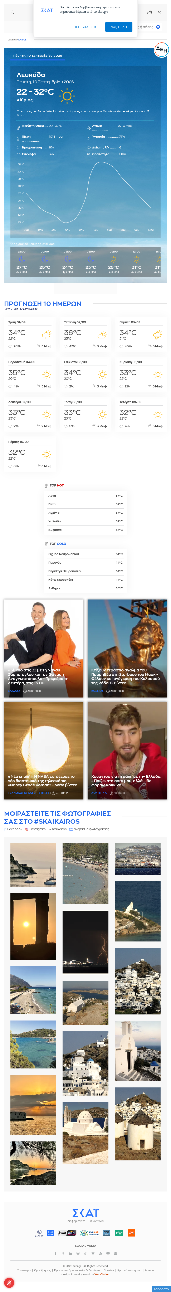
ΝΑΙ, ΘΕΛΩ (119, 27)
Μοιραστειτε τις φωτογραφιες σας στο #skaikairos (57, 818)
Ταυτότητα (24, 1270)
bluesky (93, 1253)
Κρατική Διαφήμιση (129, 1270)
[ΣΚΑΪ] (85, 1213)
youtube (108, 1253)
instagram (78, 1253)
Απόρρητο (161, 1289)
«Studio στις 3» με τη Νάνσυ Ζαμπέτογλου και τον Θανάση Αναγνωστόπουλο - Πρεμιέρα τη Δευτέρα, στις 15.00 (38, 676)
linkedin (70, 1253)
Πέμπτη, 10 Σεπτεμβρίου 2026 (37, 55)
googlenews (115, 1253)
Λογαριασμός (159, 12)
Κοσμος (97, 691)
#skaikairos (58, 829)
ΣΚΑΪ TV (39, 1233)
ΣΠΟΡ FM (67, 1233)
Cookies (109, 1270)
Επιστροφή (160, 1277)
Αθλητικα (99, 793)
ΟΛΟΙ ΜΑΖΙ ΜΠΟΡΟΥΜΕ (88, 1235)
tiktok (85, 1253)
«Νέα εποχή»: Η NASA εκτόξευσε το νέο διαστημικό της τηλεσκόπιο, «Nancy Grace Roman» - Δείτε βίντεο (42, 781)
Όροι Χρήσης (42, 1270)
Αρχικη (12, 40)
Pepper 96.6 (106, 1233)
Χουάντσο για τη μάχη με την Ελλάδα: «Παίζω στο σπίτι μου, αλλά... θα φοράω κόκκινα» (126, 781)
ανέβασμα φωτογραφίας (91, 829)
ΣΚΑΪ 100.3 (50, 1233)
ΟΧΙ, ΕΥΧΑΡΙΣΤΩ (85, 27)
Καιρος (150, 12)
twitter (63, 1253)
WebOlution (101, 1274)
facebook (55, 1253)
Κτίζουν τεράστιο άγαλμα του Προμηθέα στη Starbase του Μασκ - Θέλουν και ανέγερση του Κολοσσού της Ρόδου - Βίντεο (125, 676)
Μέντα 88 (119, 1233)
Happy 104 (132, 1233)
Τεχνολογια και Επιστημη (28, 793)
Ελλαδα (14, 691)
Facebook (15, 829)
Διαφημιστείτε (76, 1221)
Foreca (149, 1270)
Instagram (38, 829)
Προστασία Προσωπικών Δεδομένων (77, 1270)
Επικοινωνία (96, 1221)
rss (100, 1253)
